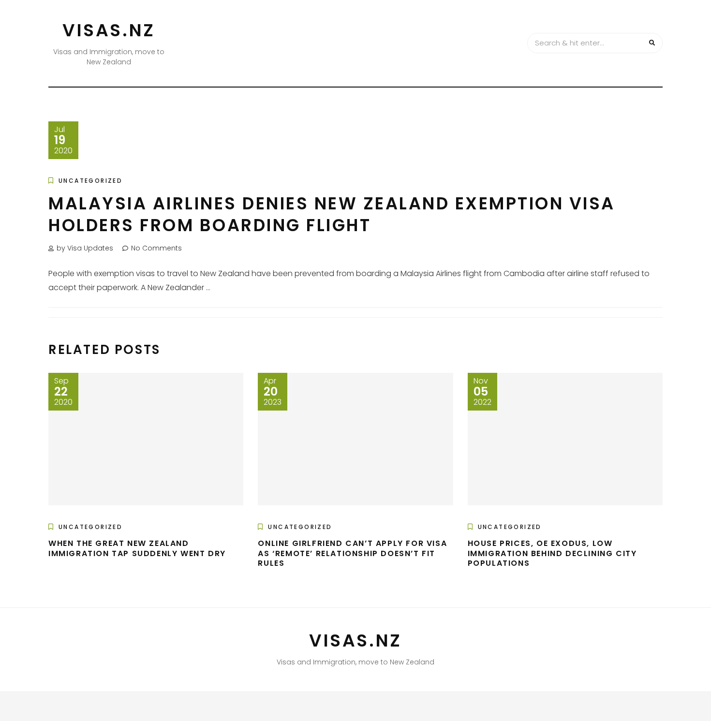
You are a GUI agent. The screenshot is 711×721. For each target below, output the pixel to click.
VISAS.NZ (108, 30)
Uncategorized (90, 181)
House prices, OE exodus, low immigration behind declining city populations (552, 553)
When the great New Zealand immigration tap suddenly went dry (137, 548)
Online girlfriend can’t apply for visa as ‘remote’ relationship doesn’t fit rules (352, 553)
